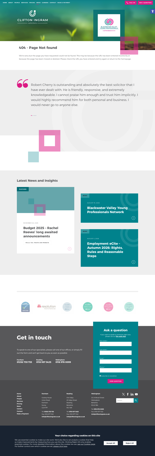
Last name (103, 349)
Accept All (110, 443)
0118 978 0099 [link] (63, 362)
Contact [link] (53, 2)
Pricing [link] (32, 2)
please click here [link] (60, 446)
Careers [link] (45, 2)
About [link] (10, 2)
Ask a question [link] (145, 2)
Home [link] (5, 2)
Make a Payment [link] (63, 2)
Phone (102, 367)
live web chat (121, 336)
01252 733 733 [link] (24, 362)
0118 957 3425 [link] (43, 362)
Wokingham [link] (60, 360)
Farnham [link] (20, 360)
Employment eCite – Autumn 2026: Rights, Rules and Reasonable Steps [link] (105, 250)
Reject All (130, 443)
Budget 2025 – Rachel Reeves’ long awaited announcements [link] (40, 232)
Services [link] (24, 2)
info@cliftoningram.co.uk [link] (51, 417)
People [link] (17, 2)
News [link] (38, 2)
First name (103, 341)
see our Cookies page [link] (86, 444)
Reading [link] (39, 360)
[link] (152, 11)
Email (101, 358)
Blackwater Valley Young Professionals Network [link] (107, 210)
